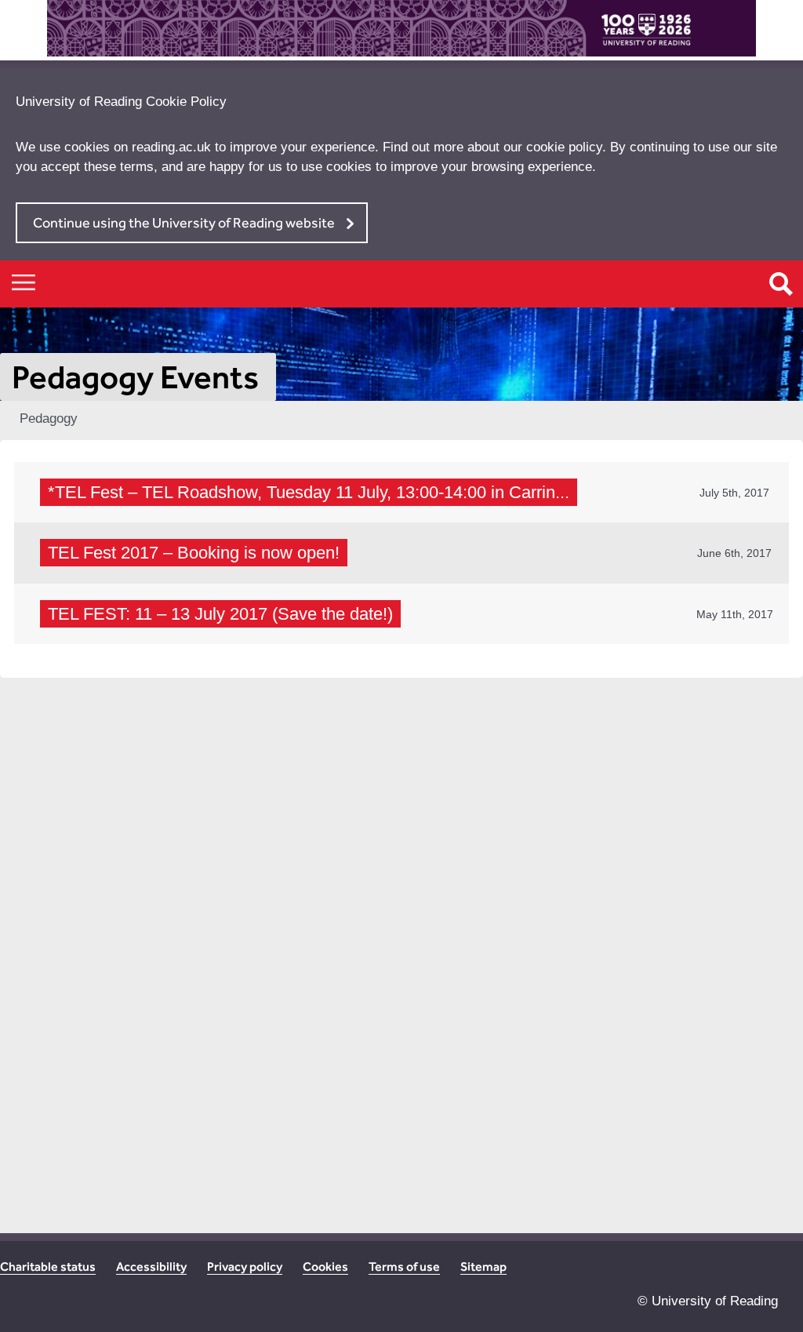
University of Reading (715, 1301)
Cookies (325, 1266)
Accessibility (151, 1266)
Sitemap (483, 1266)
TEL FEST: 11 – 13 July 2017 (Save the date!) (220, 614)
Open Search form (781, 284)
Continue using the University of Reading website (184, 222)
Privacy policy (244, 1266)
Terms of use (404, 1266)
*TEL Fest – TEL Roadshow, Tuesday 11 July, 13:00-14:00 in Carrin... (308, 492)
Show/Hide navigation (23, 282)
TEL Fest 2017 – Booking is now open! (194, 552)
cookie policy (564, 147)
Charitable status (48, 1266)
